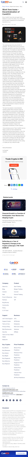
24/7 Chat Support (7, 318)
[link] (3, 400)
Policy (4, 308)
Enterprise (17, 324)
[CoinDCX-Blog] (6, 2)
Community (5, 305)
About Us (4, 286)
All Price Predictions (19, 377)
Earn (15, 297)
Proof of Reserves (7, 297)
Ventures (16, 329)
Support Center (6, 321)
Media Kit (4, 339)
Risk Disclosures (6, 329)
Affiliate (16, 332)
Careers (4, 292)
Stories (7, 6)
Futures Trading (18, 294)
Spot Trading (17, 286)
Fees (3, 294)
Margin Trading (18, 289)
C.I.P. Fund (5, 310)
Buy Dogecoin (6, 358)
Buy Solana (5, 353)
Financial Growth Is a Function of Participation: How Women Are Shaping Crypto (13, 216)
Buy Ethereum (6, 350)
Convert (16, 292)
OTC (15, 318)
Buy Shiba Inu (6, 361)
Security (4, 332)
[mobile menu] (26, 2)
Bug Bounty (5, 302)
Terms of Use (6, 324)
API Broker (17, 321)
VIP (15, 300)
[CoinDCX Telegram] (7, 400)
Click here (19, 394)
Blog (3, 6)
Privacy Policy (6, 326)
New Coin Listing (18, 326)
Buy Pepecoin (6, 363)
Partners (4, 300)
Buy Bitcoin (5, 347)
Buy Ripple (5, 355)
